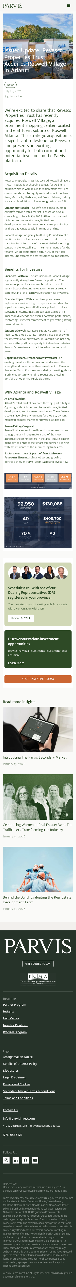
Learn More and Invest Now (51, 461)
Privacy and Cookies (16, 1084)
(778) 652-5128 (12, 1135)
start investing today (38, 679)
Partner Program (14, 1004)
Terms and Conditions (18, 1098)
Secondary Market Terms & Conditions (29, 1091)
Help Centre (11, 1018)
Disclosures (11, 1070)
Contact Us (10, 1110)
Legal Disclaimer (14, 1077)
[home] (12, 6)
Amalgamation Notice (18, 1057)
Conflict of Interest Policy (20, 1064)
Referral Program (15, 1032)
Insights (8, 1011)
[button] (69, 5)
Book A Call (21, 618)
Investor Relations (15, 1025)
